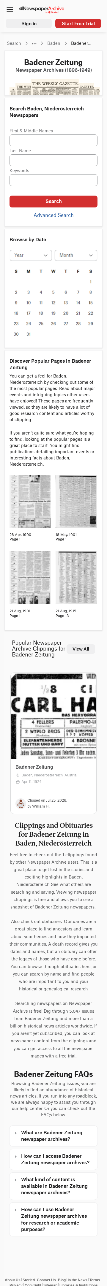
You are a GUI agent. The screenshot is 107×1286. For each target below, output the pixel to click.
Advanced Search (54, 215)
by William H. (38, 806)
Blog (62, 1280)
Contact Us (46, 1280)
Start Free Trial (78, 23)
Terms (94, 1280)
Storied (29, 1280)
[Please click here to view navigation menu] (9, 10)
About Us (13, 1280)
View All (81, 648)
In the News (77, 1280)
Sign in (29, 23)
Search (53, 201)
